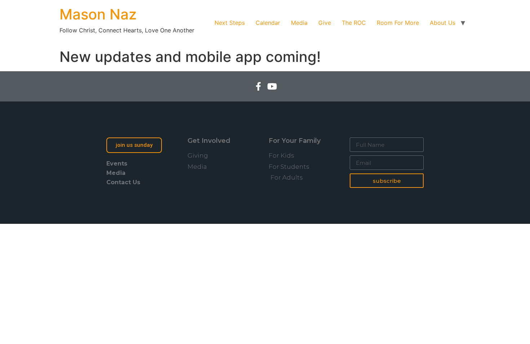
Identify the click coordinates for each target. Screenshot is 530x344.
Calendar (268, 22)
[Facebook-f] (258, 86)
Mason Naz (98, 14)
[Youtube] (272, 86)
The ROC (354, 22)
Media (299, 22)
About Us (442, 22)
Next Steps (230, 22)
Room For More (398, 22)
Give (324, 22)
